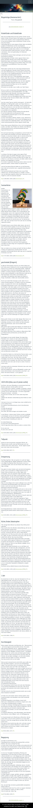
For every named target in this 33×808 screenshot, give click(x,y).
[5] (15, 26)
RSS (24, 375)
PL (23, 178)
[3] (12, 26)
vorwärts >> (21, 26)
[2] (11, 26)
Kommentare (19, 178)
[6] (17, 26)
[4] (14, 26)
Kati (2, 178)
